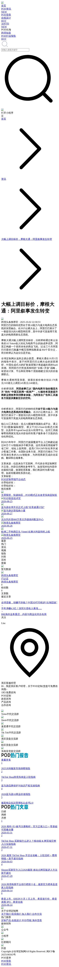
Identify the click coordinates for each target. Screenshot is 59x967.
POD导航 (27, 920)
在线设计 (16, 920)
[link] (3, 119)
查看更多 (6, 760)
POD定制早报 (8, 479)
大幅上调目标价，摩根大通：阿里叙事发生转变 (26, 239)
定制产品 (6, 920)
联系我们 (16, 914)
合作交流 (37, 914)
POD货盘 (6, 961)
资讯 (3, 179)
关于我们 (6, 914)
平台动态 (21, 479)
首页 (3, 119)
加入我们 (27, 914)
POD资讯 (6, 964)
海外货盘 (37, 920)
